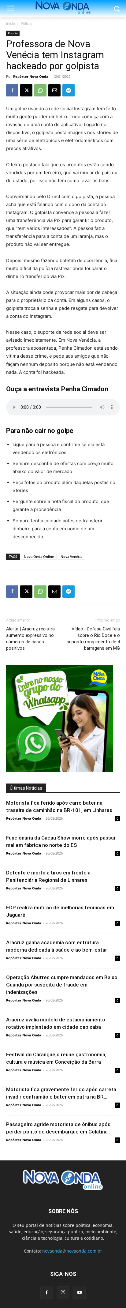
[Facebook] (12, 90)
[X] (26, 90)
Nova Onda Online (39, 556)
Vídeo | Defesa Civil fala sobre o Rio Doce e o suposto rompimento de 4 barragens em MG (93, 638)
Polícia (26, 23)
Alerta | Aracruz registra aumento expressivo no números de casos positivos (30, 638)
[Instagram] (63, 1292)
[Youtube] (79, 1293)
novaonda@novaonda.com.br (72, 1251)
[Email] (54, 90)
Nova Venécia (71, 556)
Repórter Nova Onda (30, 76)
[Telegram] (68, 90)
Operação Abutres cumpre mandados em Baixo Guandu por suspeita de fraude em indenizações (61, 984)
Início (10, 23)
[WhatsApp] (40, 90)
